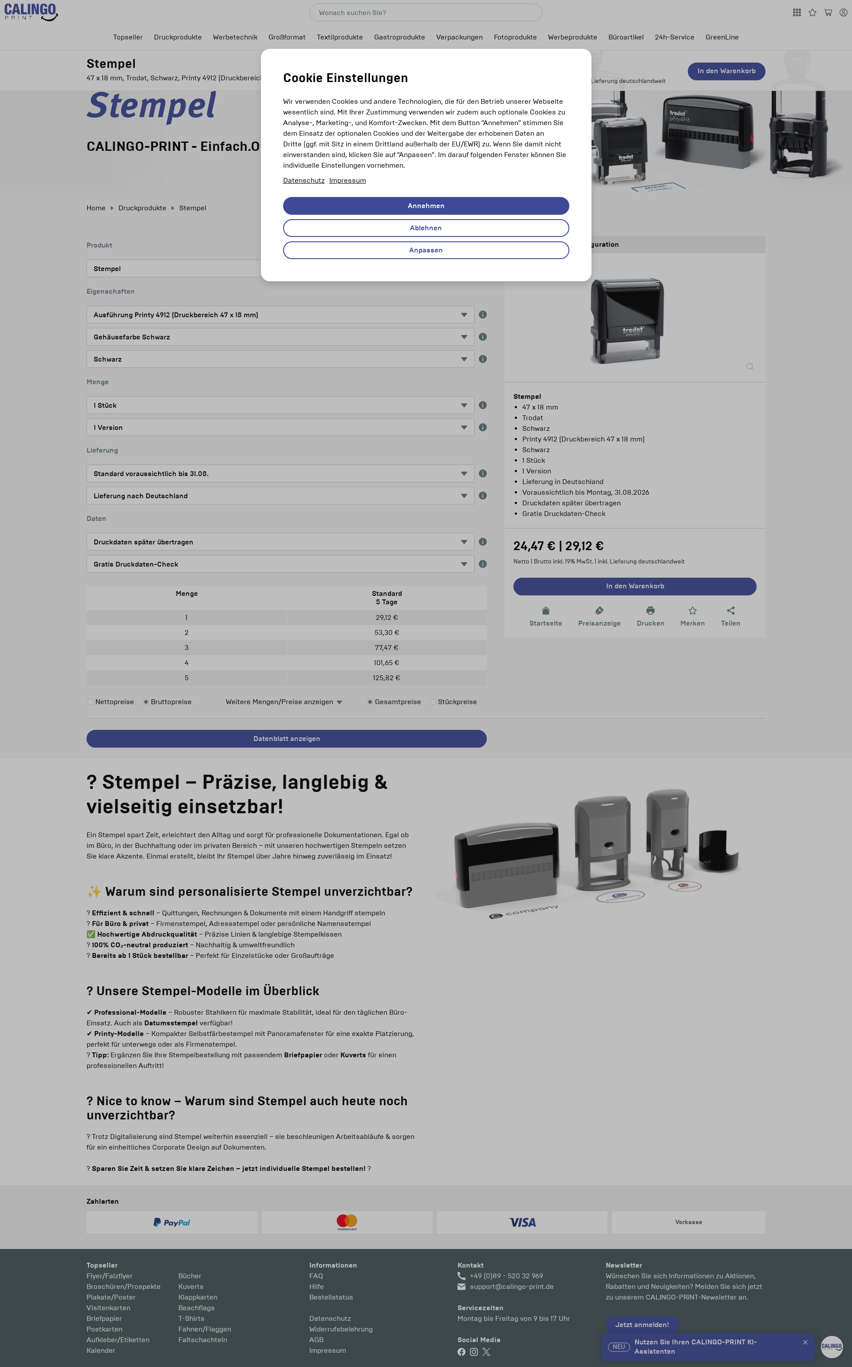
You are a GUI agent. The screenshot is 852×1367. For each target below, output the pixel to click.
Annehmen (426, 205)
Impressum (347, 180)
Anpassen (426, 250)
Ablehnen (426, 228)
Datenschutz (304, 180)
